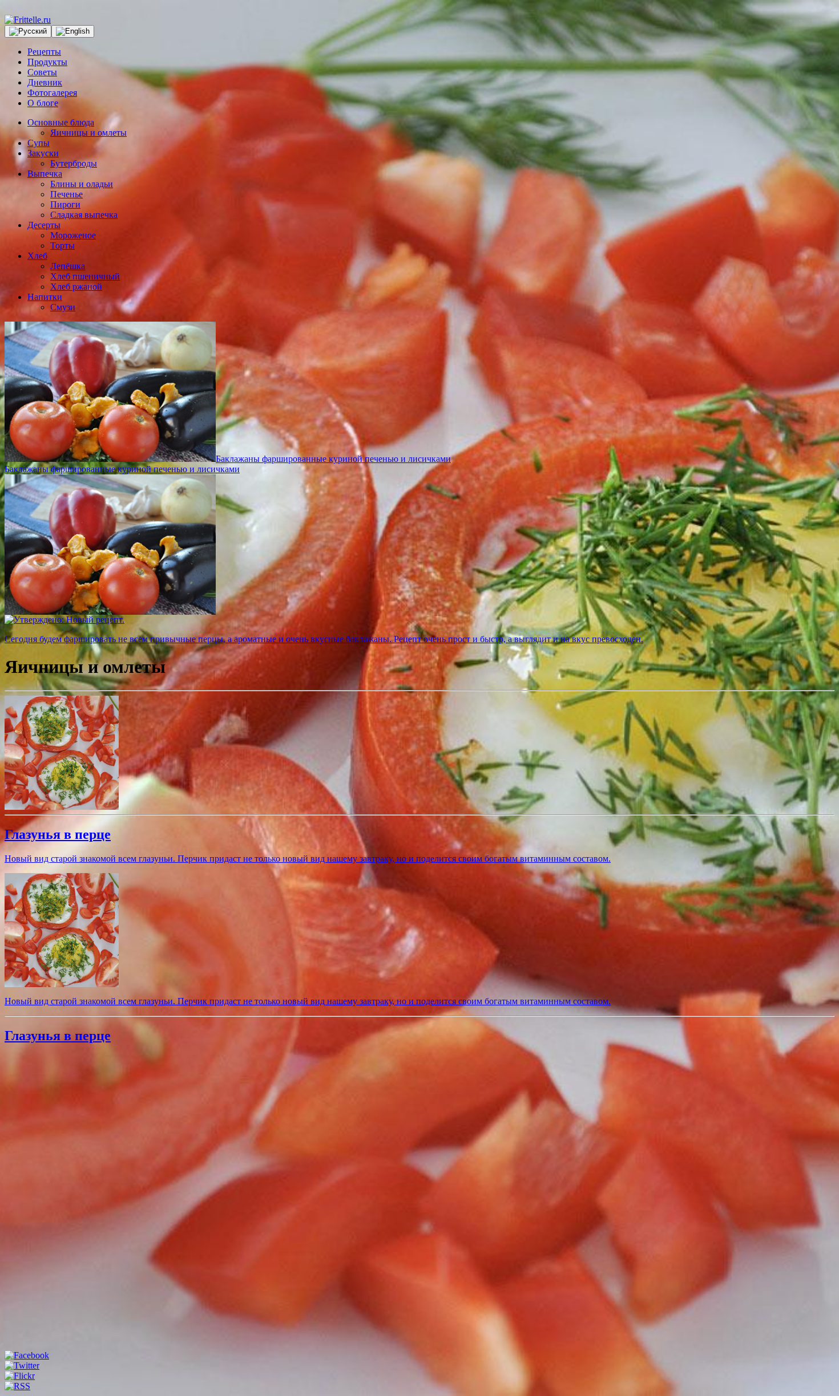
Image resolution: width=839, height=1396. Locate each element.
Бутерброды (73, 163)
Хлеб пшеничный (85, 276)
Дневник (44, 82)
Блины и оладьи (81, 184)
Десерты (43, 225)
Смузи (62, 307)
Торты (62, 245)
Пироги (65, 204)
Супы (38, 143)
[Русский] (28, 31)
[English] (72, 31)
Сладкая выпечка (84, 215)
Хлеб (37, 256)
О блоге (42, 103)
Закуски (43, 153)
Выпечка (44, 173)
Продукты (47, 62)
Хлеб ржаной (76, 286)
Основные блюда (60, 122)
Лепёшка (67, 266)
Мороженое (73, 235)
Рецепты (44, 51)
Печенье (66, 194)
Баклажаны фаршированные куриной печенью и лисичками (333, 459)
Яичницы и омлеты (88, 132)
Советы (42, 72)
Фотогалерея (52, 93)
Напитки (44, 297)
